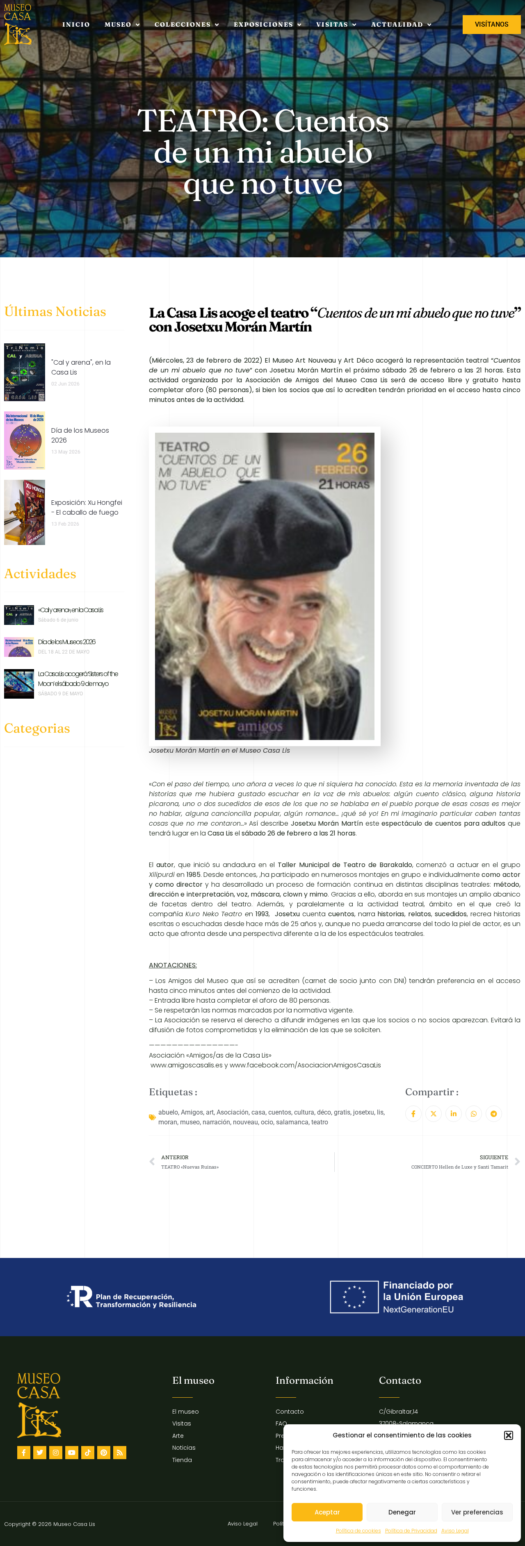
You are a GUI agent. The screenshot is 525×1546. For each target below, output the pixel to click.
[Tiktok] (87, 1452)
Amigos (192, 1112)
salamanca (292, 1122)
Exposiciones (263, 24)
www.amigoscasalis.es (187, 1065)
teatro (319, 1122)
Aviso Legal (455, 1530)
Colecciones (183, 24)
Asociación (233, 1112)
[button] (508, 1435)
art (210, 1112)
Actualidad (397, 24)
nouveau (245, 1122)
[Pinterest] (103, 1452)
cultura (304, 1112)
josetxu (363, 1112)
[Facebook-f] (23, 1452)
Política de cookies (358, 1530)
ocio (267, 1122)
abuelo (168, 1112)
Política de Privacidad (411, 1530)
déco (324, 1112)
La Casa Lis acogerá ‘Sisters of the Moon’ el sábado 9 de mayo (78, 678)
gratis (342, 1112)
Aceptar (327, 1512)
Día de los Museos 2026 (66, 642)
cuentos (279, 1112)
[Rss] (119, 1452)
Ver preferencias (477, 1512)
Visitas (332, 24)
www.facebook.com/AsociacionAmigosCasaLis (305, 1065)
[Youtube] (71, 1452)
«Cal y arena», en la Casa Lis (70, 610)
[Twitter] (39, 1452)
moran (167, 1122)
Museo (118, 24)
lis (380, 1112)
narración (216, 1122)
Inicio (76, 24)
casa (258, 1112)
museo (190, 1122)
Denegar (402, 1512)
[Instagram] (55, 1452)
